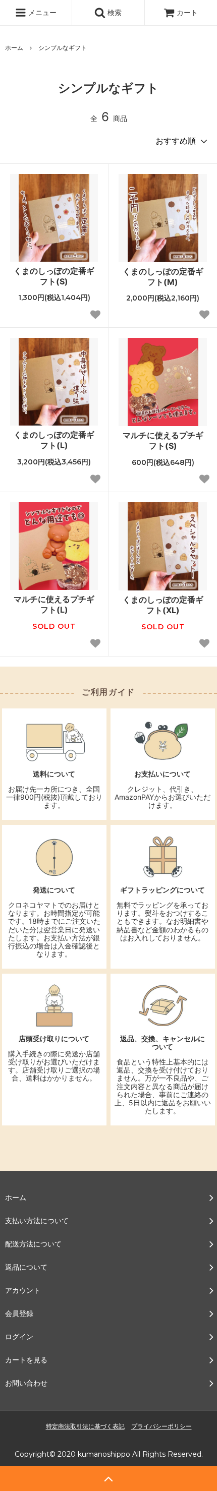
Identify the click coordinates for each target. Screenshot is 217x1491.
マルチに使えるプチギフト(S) (163, 440)
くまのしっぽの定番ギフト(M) (163, 276)
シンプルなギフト (62, 47)
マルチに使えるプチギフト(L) (54, 604)
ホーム (14, 47)
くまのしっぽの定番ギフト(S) (54, 276)
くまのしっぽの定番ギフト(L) (54, 440)
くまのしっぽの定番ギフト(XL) (163, 604)
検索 (113, 12)
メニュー (41, 12)
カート (187, 12)
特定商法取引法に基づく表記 (85, 1426)
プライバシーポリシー (161, 1426)
